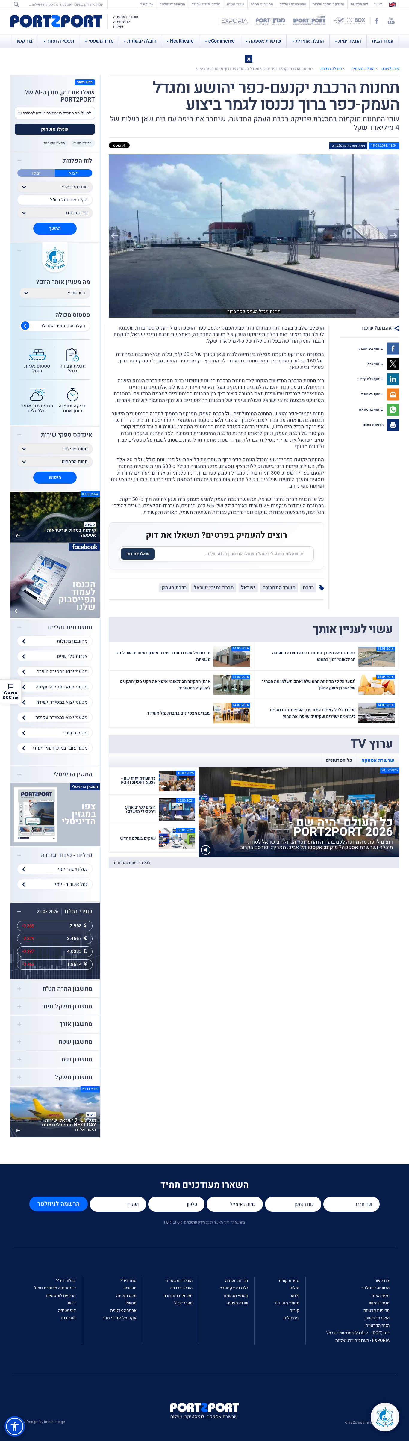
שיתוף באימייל (372, 394)
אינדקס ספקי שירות (328, 4)
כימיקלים (291, 1318)
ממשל (131, 1303)
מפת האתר (380, 1295)
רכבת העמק (174, 587)
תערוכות (68, 1318)
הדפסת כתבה (373, 425)
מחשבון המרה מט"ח (67, 989)
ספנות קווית (289, 1280)
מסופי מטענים (287, 1303)
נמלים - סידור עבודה (66, 855)
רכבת (308, 587)
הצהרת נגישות (377, 1318)
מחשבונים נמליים (292, 4)
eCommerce (221, 41)
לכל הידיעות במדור (133, 863)
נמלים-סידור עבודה (206, 4)
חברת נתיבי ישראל (214, 587)
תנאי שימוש (379, 1303)
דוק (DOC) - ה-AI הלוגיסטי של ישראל (358, 1333)
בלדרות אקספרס (233, 1288)
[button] (248, 59)
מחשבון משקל (73, 1077)
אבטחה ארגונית (123, 1310)
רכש (72, 1303)
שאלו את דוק (137, 554)
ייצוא (74, 173)
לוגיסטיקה (67, 1310)
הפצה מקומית (54, 143)
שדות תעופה (237, 1303)
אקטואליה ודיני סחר (119, 1318)
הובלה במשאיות (179, 1280)
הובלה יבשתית (142, 41)
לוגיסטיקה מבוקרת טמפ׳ (55, 1288)
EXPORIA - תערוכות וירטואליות (362, 1340)
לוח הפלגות (359, 4)
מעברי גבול (183, 1303)
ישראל (248, 587)
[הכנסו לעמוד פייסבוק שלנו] (55, 580)
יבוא (36, 173)
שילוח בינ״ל (66, 1280)
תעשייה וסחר (60, 41)
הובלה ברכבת (331, 68)
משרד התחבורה (279, 587)
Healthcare (182, 41)
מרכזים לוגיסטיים (61, 1295)
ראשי (377, 4)
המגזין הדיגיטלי (72, 774)
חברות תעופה (236, 1280)
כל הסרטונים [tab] (339, 760)
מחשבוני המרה (262, 4)
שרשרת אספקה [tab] (377, 760)
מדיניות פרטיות (376, 1310)
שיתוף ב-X (375, 363)
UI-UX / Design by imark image (39, 1422)
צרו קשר (147, 4)
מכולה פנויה (82, 143)
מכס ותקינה (126, 1295)
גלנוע (295, 1295)
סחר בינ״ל (128, 1280)
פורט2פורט (390, 68)
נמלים (294, 1288)
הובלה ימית (349, 41)
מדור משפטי (100, 41)
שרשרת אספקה (265, 41)
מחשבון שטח (75, 1042)
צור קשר (24, 41)
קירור (294, 1310)
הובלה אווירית (310, 41)
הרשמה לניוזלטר (172, 4)
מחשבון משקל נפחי (67, 1006)
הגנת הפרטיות (378, 1325)
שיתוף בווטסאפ (371, 409)
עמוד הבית (382, 41)
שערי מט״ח (235, 4)
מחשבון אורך (76, 1024)
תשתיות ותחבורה (178, 1295)
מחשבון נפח (76, 1059)
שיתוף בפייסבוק (371, 348)
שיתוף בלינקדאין (370, 379)
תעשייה (130, 1288)
